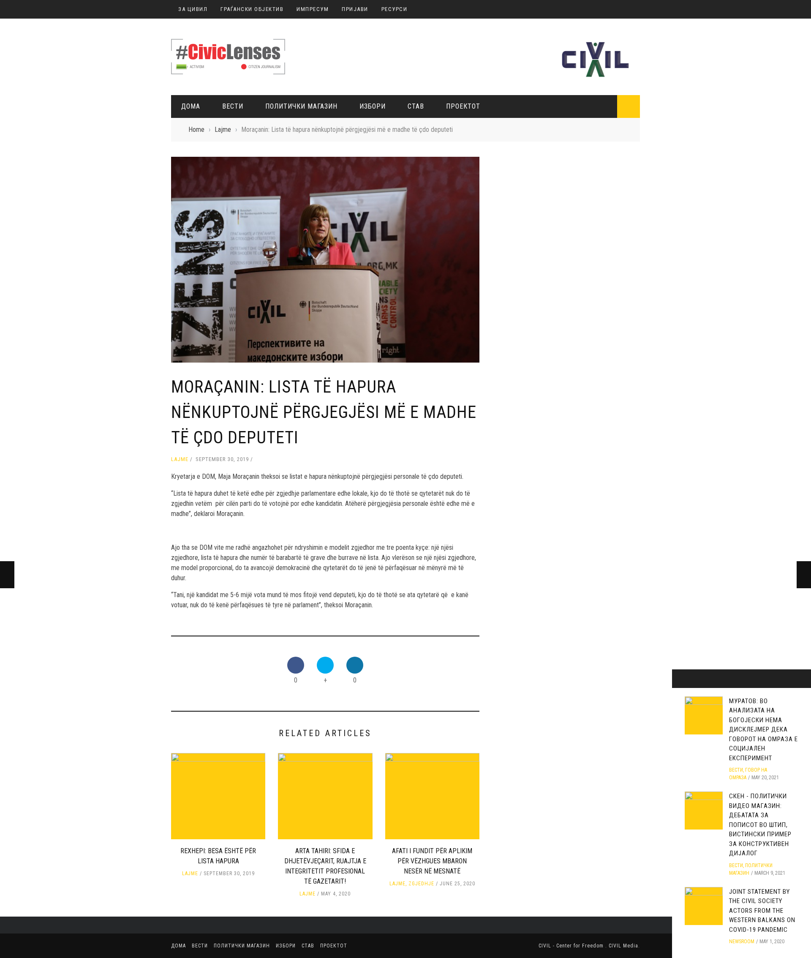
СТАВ (416, 106)
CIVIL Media (623, 946)
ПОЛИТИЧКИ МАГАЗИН (301, 106)
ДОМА (190, 106)
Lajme (179, 459)
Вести (232, 106)
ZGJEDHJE (421, 884)
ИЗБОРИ (372, 106)
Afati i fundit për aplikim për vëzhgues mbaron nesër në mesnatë (432, 861)
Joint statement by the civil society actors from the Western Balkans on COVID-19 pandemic (762, 910)
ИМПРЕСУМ (313, 9)
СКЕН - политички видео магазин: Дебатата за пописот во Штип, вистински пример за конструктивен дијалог (760, 824)
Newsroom (741, 941)
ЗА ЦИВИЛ (192, 9)
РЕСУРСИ (394, 9)
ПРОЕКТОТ (463, 106)
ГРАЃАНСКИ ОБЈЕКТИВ (251, 9)
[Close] (681, 678)
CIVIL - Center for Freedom (572, 946)
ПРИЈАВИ (355, 9)
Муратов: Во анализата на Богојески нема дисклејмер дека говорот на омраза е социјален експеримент (763, 729)
